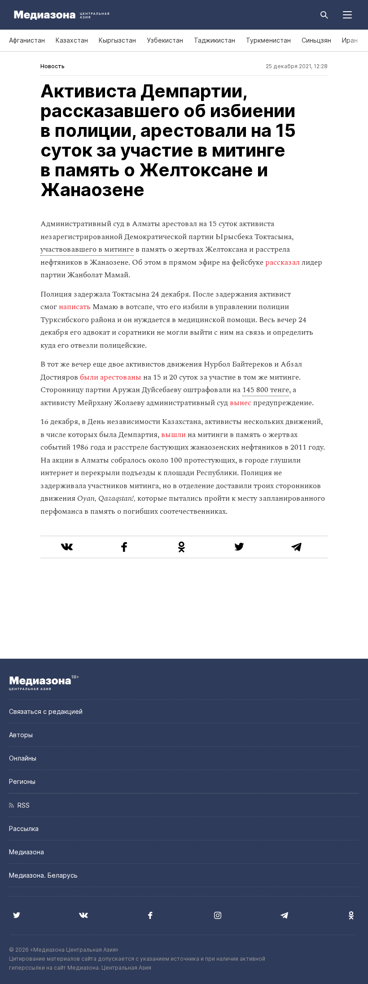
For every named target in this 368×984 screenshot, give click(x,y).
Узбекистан (165, 40)
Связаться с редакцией (46, 711)
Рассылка (24, 828)
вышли (173, 435)
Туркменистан (268, 40)
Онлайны (22, 758)
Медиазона (26, 852)
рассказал (282, 262)
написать (75, 307)
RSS (22, 805)
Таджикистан (214, 40)
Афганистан (27, 40)
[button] (347, 15)
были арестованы (110, 377)
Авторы (21, 735)
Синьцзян (316, 40)
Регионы (22, 781)
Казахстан (72, 40)
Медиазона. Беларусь (43, 875)
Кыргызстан (117, 40)
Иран (350, 40)
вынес (240, 403)
